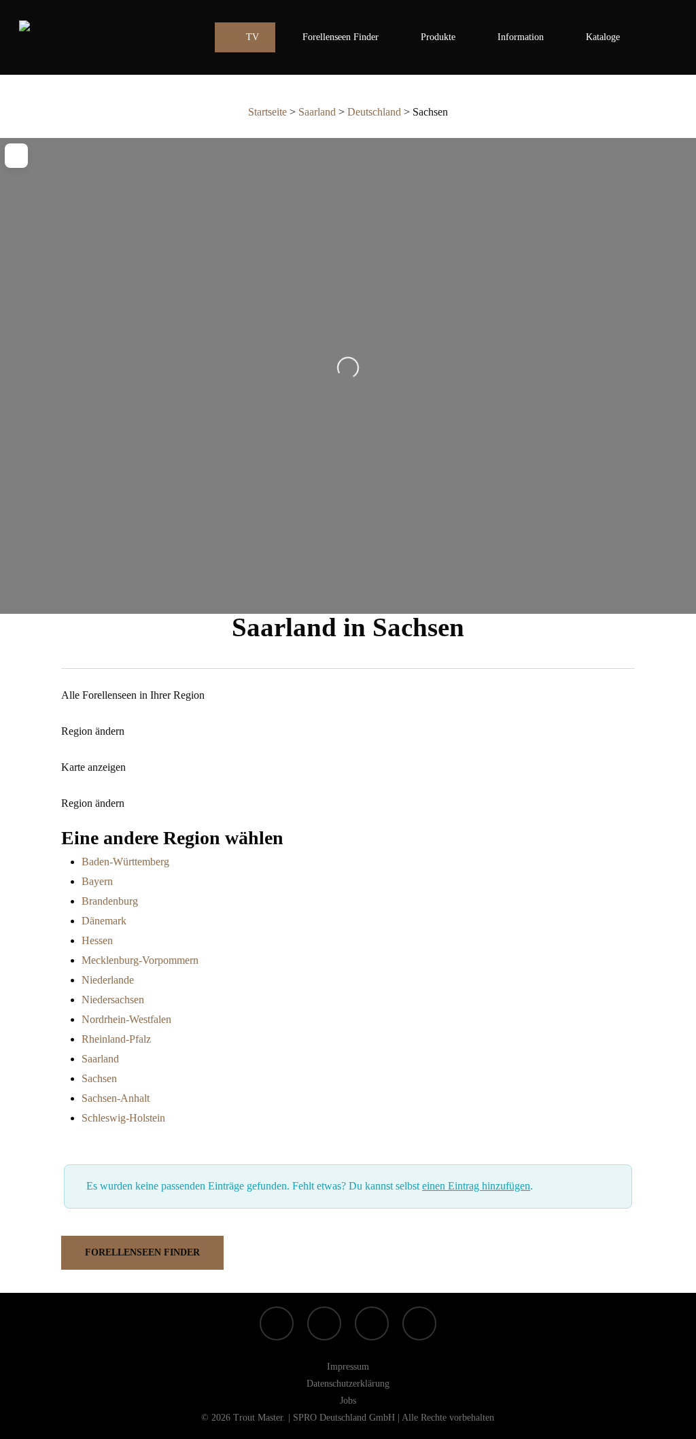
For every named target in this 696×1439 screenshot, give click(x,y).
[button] (142, 1253)
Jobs (348, 1400)
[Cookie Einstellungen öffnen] (30, 1421)
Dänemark (104, 920)
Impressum (348, 1367)
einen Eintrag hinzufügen (476, 1186)
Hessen (97, 940)
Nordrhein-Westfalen (126, 1019)
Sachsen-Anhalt (116, 1098)
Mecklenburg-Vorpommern (140, 960)
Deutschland (374, 112)
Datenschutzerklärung (348, 1384)
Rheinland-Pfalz (116, 1039)
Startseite (267, 112)
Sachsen (99, 1078)
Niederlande (108, 980)
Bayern (97, 881)
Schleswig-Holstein (123, 1118)
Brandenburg (110, 901)
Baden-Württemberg (125, 861)
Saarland (317, 112)
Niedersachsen (113, 999)
